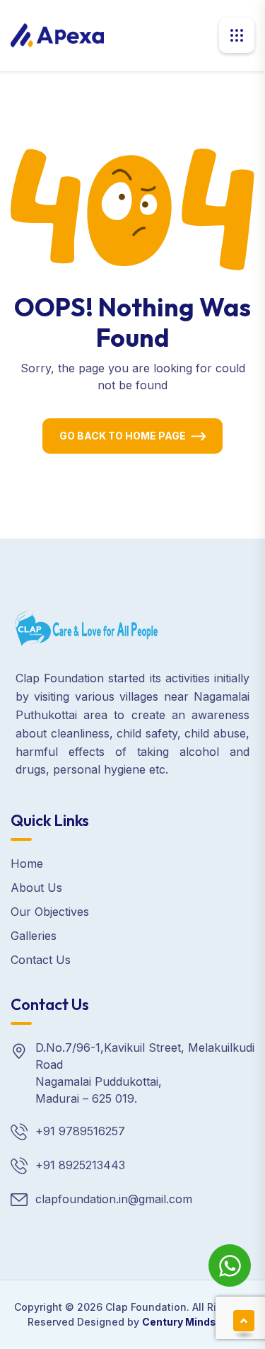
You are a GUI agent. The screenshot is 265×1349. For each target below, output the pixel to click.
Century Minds (179, 1322)
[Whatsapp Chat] (229, 1265)
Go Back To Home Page (122, 436)
